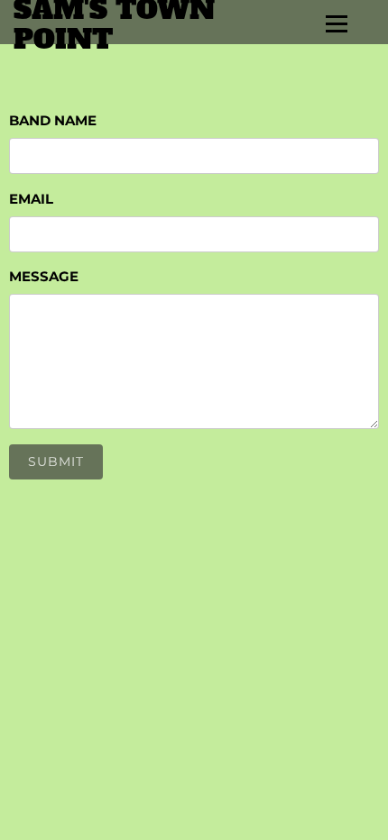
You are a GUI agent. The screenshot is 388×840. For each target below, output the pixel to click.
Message (44, 276)
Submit (56, 461)
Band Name (53, 120)
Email (31, 198)
